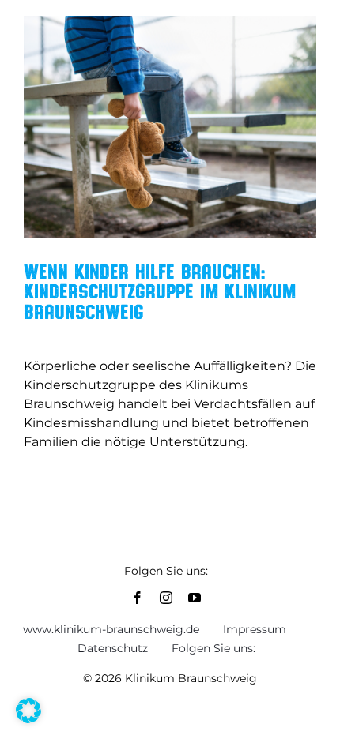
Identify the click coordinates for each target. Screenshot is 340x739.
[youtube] (194, 597)
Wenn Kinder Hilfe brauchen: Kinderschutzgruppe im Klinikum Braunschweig (160, 290)
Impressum (254, 629)
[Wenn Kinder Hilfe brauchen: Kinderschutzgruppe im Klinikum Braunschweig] (170, 127)
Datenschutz (112, 648)
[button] (28, 710)
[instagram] (166, 597)
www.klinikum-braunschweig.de (111, 629)
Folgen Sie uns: (213, 648)
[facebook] (137, 597)
